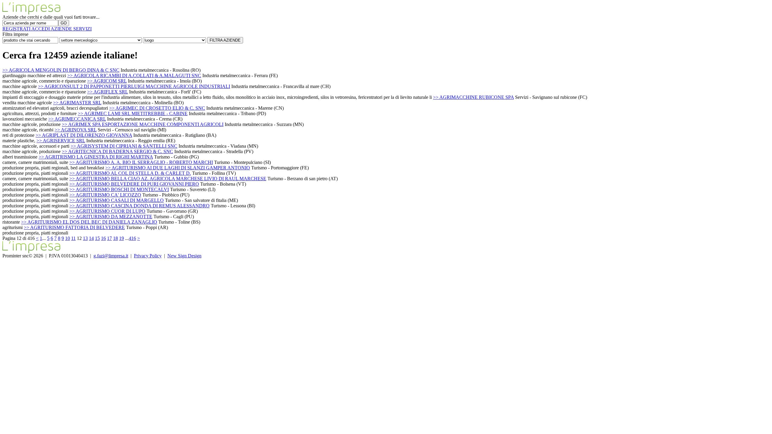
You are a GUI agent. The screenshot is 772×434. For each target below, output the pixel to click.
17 (109, 238)
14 (91, 238)
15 (97, 238)
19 (121, 238)
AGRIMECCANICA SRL (77, 118)
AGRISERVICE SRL (60, 140)
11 (73, 238)
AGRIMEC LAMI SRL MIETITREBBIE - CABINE (133, 113)
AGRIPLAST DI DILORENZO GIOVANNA (84, 135)
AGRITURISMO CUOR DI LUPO (107, 211)
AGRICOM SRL (107, 80)
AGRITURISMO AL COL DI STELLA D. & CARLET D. (130, 173)
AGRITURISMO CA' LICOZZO (105, 194)
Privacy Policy (148, 255)
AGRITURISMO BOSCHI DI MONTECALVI (119, 189)
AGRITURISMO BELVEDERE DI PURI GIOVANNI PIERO (134, 184)
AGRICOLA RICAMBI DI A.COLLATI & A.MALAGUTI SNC (134, 75)
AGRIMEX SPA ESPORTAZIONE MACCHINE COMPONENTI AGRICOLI (142, 124)
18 (115, 238)
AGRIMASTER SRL (77, 102)
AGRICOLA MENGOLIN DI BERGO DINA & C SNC (60, 70)
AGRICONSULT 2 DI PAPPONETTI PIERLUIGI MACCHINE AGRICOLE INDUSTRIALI (134, 86)
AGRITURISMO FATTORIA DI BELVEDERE (74, 227)
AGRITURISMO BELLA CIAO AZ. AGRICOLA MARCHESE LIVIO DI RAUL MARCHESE (167, 178)
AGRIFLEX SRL (107, 91)
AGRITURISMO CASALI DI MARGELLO (116, 200)
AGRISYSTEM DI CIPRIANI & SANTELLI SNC (124, 146)
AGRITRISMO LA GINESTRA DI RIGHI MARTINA (96, 156)
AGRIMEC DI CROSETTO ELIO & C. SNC (157, 108)
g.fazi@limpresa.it (110, 255)
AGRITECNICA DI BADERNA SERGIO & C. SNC (117, 151)
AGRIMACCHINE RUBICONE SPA (473, 97)
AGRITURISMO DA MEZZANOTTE (110, 216)
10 (67, 238)
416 (132, 238)
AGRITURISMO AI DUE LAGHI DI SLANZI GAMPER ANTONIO (177, 167)
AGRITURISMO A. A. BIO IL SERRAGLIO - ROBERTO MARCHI (141, 162)
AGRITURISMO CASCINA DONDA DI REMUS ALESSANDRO (139, 205)
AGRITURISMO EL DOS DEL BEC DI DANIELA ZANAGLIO (89, 222)
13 (85, 238)
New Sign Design (184, 255)
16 (103, 238)
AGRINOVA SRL (75, 129)
